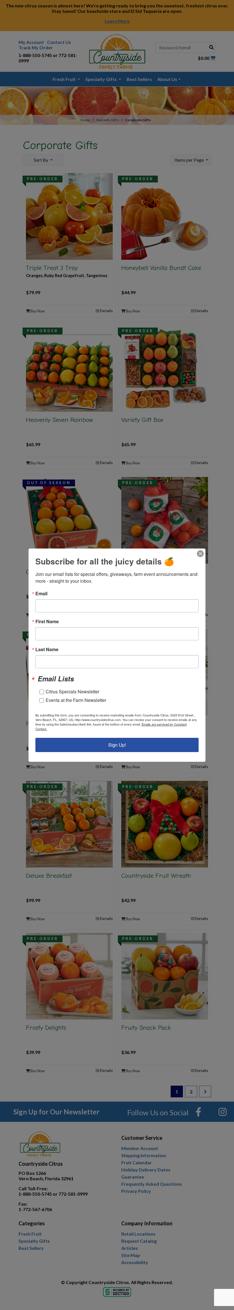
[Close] (200, 553)
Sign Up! (117, 745)
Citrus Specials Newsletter (72, 691)
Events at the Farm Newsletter (76, 700)
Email (41, 593)
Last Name (46, 649)
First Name (47, 621)
